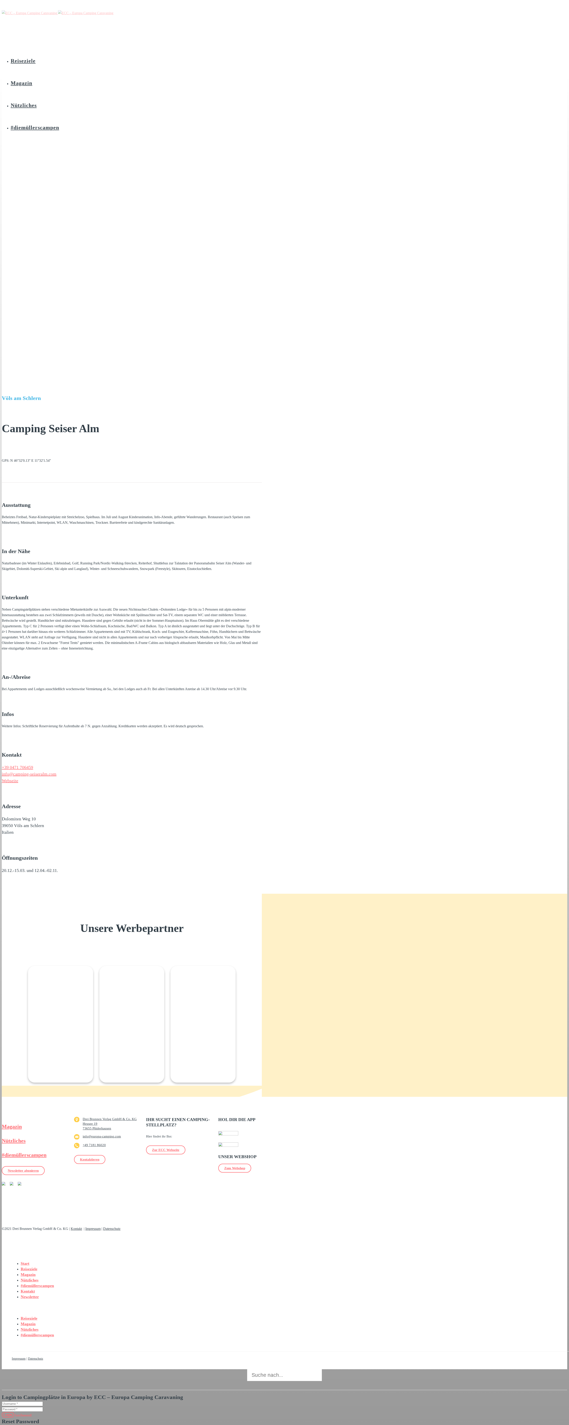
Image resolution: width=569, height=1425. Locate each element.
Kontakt (76, 1229)
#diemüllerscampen (24, 1155)
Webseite (10, 780)
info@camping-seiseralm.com (29, 773)
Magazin (12, 1126)
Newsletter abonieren (23, 1170)
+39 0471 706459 (17, 767)
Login (8, 1415)
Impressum (93, 1229)
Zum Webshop (234, 1168)
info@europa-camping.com (102, 1136)
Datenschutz (111, 1229)
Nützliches (14, 1141)
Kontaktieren (89, 1159)
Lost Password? (23, 1415)
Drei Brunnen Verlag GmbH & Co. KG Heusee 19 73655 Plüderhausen (110, 1123)
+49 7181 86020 (94, 1145)
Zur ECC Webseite (165, 1150)
